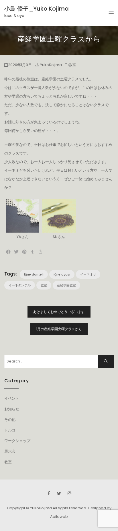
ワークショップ (17, 440)
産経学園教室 (66, 285)
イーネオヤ (88, 274)
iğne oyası (62, 274)
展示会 (9, 451)
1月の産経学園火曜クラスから (59, 328)
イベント (11, 398)
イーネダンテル (20, 285)
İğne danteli (34, 274)
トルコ (9, 430)
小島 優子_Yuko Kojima (36, 9)
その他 (9, 419)
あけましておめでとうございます (59, 311)
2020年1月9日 (20, 65)
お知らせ (11, 409)
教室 (72, 65)
